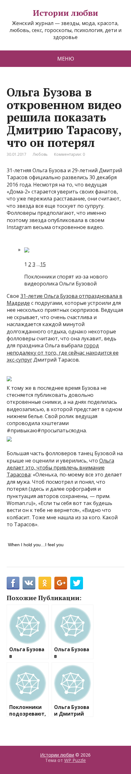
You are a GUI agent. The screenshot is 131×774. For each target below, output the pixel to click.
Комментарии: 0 (69, 154)
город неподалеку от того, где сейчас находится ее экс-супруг (63, 352)
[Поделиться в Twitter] (76, 583)
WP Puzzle (75, 760)
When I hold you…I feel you (36, 544)
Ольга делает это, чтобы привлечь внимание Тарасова (60, 467)
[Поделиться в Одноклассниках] (44, 583)
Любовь (40, 154)
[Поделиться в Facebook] (13, 583)
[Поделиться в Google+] (60, 583)
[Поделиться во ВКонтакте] (29, 583)
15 (43, 264)
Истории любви (65, 13)
